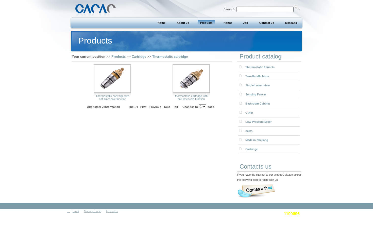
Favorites (112, 211)
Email (76, 211)
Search (230, 9)
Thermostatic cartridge (170, 56)
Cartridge (139, 56)
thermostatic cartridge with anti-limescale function (191, 97)
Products (118, 56)
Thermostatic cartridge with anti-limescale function (112, 97)
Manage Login (92, 211)
